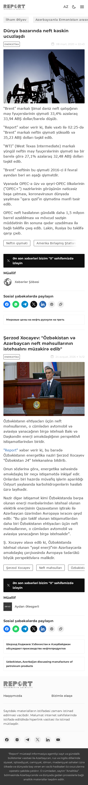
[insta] (17, 739)
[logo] (14, 7)
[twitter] (33, 304)
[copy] (60, 304)
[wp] (15, 304)
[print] (51, 304)
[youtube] (58, 739)
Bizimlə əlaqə (61, 696)
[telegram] (24, 304)
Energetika (11, 44)
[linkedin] (42, 304)
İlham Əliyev (16, 20)
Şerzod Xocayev (18, 568)
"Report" (10, 450)
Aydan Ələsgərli (27, 606)
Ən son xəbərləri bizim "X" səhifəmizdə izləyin (43, 260)
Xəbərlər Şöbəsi (27, 282)
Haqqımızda (12, 696)
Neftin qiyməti (17, 243)
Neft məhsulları (50, 568)
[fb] (6, 304)
